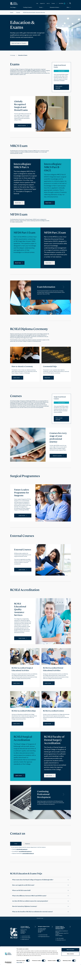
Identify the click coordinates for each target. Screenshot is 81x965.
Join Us (48, 3)
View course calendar (58, 419)
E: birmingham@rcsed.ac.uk (43, 936)
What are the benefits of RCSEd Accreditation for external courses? (32, 911)
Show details (19, 962)
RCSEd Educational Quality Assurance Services (34, 12)
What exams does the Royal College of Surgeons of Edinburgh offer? (32, 879)
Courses (18, 12)
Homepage (12, 55)
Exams (11, 12)
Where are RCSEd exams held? (21, 890)
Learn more (16, 377)
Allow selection (70, 953)
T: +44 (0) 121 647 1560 (42, 934)
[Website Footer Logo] (14, 933)
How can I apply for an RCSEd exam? (23, 885)
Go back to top (40, 918)
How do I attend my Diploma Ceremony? (24, 906)
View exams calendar (58, 87)
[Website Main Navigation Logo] (14, 3)
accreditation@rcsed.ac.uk (25, 851)
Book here (18, 203)
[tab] (16, 844)
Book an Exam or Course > (19, 43)
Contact (53, 3)
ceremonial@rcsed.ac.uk (28, 853)
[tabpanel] (40, 851)
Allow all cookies (70, 949)
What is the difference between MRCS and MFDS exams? (29, 895)
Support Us (42, 3)
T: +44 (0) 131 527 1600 (25, 936)
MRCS (29, 70)
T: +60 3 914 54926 (59, 938)
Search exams (22, 125)
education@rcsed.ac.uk (21, 849)
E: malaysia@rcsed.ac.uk (60, 940)
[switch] (43, 961)
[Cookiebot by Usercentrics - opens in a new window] (8, 962)
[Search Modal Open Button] (70, 3)
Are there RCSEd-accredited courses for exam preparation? (30, 901)
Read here (47, 377)
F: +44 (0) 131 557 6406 (25, 937)
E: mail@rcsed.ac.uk (25, 939)
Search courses (57, 455)
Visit (37, 3)
